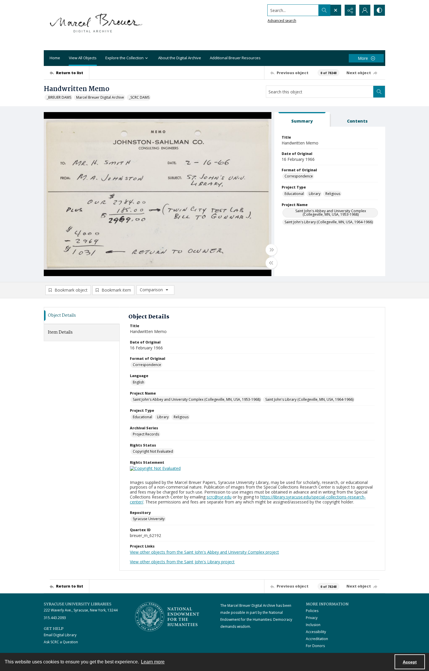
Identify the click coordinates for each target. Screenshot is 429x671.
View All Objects (83, 57)
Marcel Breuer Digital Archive (100, 97)
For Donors (315, 645)
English (138, 382)
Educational (294, 193)
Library (314, 193)
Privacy (312, 617)
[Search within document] (379, 91)
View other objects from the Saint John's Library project (182, 561)
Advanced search (282, 20)
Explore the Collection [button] (124, 57)
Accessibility (316, 631)
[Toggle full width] (271, 250)
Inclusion (313, 624)
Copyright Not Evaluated (153, 451)
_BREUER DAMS (59, 97)
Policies (312, 610)
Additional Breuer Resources (235, 57)
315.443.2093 (55, 617)
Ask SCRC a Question (61, 641)
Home (55, 57)
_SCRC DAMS (139, 97)
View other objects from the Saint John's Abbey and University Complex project (204, 552)
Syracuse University (149, 518)
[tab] (302, 119)
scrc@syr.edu (219, 497)
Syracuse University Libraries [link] (77, 604)
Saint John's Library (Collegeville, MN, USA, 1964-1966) (329, 221)
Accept (410, 662)
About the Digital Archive (179, 57)
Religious (332, 193)
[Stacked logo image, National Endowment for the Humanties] (167, 616)
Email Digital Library (60, 634)
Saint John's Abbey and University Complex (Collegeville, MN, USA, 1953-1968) (330, 212)
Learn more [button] (153, 661)
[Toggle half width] (271, 263)
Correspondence (299, 176)
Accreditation (317, 638)
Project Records (146, 434)
